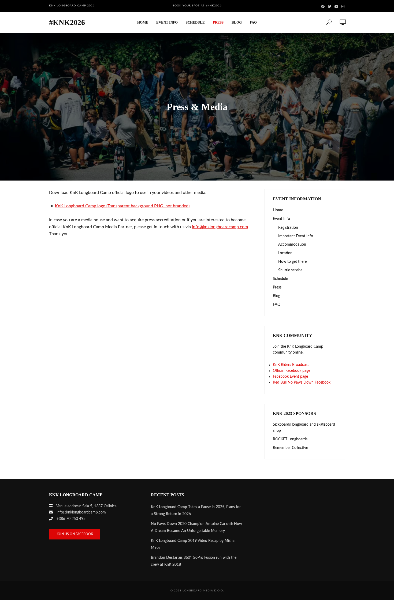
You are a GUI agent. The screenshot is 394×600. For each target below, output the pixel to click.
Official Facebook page (291, 371)
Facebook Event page (290, 376)
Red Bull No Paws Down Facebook (301, 382)
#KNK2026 (67, 22)
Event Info (167, 22)
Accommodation (292, 244)
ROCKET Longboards (290, 439)
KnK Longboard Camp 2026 (72, 5)
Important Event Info (295, 236)
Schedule (195, 22)
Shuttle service (290, 270)
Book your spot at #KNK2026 (197, 5)
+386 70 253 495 (71, 519)
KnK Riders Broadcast (291, 365)
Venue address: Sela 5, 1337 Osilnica (86, 506)
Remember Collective (290, 448)
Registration (288, 228)
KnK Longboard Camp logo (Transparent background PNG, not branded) (122, 206)
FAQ (253, 22)
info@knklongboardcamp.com (220, 227)
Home (142, 22)
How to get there (292, 262)
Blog (237, 22)
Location (285, 253)
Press (218, 22)
